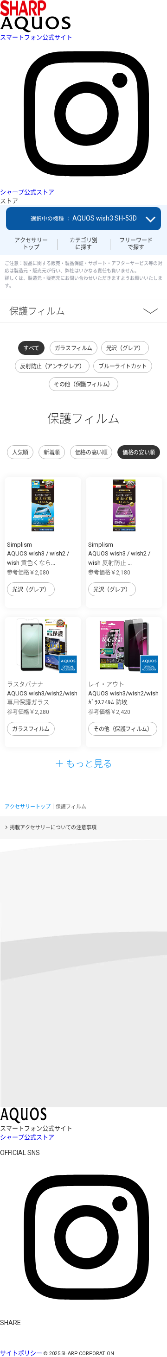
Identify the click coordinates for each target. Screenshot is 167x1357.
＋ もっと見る (83, 763)
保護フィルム (37, 310)
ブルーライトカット (122, 366)
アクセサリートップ (31, 243)
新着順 (52, 452)
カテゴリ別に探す (83, 243)
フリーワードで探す (136, 243)
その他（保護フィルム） (83, 384)
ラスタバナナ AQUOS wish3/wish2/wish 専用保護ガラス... (42, 693)
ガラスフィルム (73, 348)
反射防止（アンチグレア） (52, 366)
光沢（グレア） (125, 348)
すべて (31, 348)
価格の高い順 (91, 452)
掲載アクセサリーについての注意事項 (53, 828)
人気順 (20, 452)
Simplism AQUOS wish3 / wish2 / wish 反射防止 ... (119, 553)
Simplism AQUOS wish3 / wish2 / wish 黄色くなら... (38, 553)
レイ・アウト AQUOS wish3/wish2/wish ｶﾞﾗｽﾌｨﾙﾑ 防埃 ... (123, 693)
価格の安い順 (138, 452)
